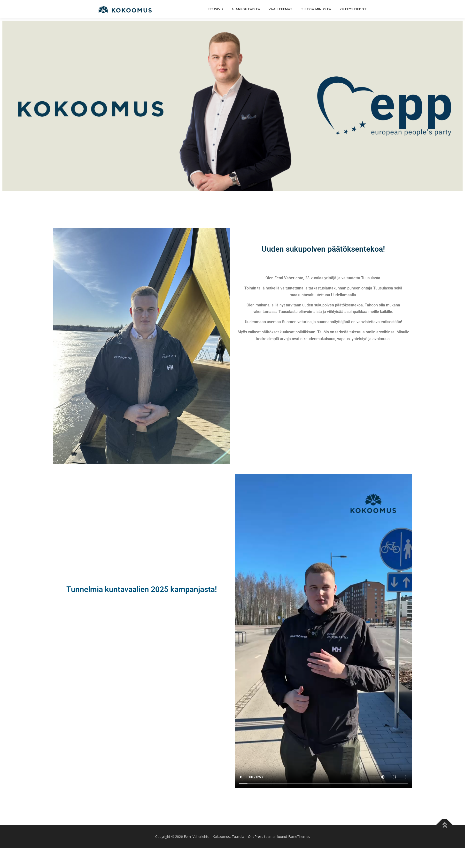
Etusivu (215, 9)
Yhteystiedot (353, 9)
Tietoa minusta (316, 9)
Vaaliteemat (281, 9)
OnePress (255, 836)
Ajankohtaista (246, 9)
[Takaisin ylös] (444, 825)
